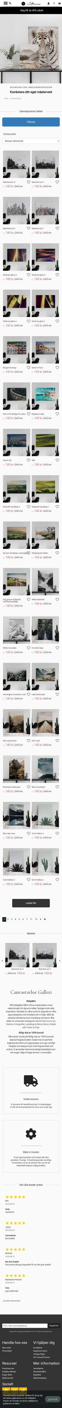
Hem (6, 98)
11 (31, 919)
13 (36, 919)
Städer (53, 1024)
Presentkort (7, 1351)
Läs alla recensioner (11, 1301)
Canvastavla (16, 98)
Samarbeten (38, 1368)
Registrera (54, 1325)
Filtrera (31, 121)
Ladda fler (31, 903)
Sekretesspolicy (39, 1378)
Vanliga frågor (39, 1354)
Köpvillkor (37, 1375)
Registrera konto (40, 1351)
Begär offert (7, 1375)
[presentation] (2, 960)
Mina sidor (6, 1348)
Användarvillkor (39, 1372)
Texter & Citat (32, 1027)
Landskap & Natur (34, 1024)
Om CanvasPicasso (41, 1357)
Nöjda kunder (7, 1378)
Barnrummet (49, 1021)
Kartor (46, 1024)
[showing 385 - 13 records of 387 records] (44, 919)
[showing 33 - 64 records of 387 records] (41, 919)
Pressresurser (8, 1368)
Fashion (9, 1024)
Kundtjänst (37, 1348)
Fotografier (19, 1024)
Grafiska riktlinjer (9, 1372)
